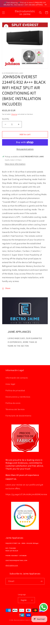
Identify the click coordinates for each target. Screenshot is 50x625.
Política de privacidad (15, 390)
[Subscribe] (41, 581)
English (24, 600)
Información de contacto (17, 377)
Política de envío (13, 403)
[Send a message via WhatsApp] (43, 607)
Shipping (14, 114)
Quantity (5, 119)
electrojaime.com (12, 565)
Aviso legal (10, 384)
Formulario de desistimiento (18, 415)
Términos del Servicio (15, 409)
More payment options (25, 149)
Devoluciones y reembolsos (18, 397)
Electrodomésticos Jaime (21, 620)
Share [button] (7, 288)
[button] (3, 13)
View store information (15, 164)
